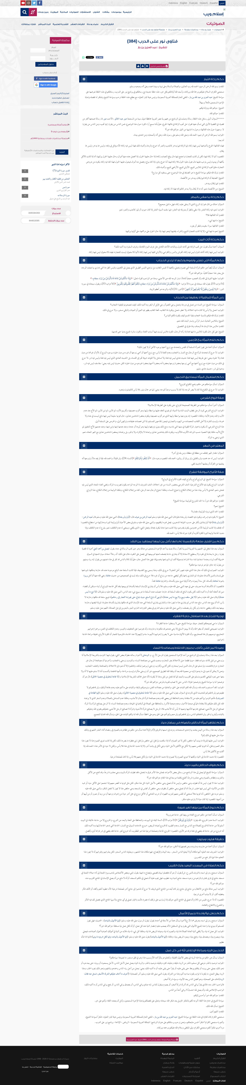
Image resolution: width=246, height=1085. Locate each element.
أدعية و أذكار (194, 1072)
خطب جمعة (219, 1072)
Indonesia (173, 3)
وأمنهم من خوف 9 (59, 131)
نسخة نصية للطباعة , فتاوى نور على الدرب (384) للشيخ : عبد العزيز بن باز (151, 1040)
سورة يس (66, 187)
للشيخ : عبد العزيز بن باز (152, 47)
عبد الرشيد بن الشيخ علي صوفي (60, 199)
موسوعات (116, 12)
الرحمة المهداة (167, 1058)
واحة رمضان (168, 1063)
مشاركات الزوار (90, 1058)
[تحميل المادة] (143, 66)
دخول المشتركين (46, 64)
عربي (222, 3)
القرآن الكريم (107, 24)
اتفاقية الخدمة (36, 1067)
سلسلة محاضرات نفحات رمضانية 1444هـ (49, 138)
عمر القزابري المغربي (63, 190)
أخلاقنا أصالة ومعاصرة (58, 125)
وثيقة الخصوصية (50, 1067)
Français (193, 3)
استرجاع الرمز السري (59, 93)
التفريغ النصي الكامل (158, 66)
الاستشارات (85, 12)
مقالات (105, 12)
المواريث (54, 12)
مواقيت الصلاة (116, 1063)
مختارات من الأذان (192, 1067)
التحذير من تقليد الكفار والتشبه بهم (56, 178)
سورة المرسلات (64, 195)
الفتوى (96, 12)
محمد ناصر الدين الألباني (62, 182)
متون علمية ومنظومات (189, 1063)
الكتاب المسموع (217, 1076)
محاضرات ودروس (217, 1063)
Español (214, 3)
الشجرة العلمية (60, 24)
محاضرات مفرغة (217, 1067)
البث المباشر (44, 24)
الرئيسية (127, 12)
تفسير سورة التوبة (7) (61, 170)
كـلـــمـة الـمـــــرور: (53, 57)
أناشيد (197, 1058)
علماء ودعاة (93, 24)
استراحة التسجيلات (191, 1076)
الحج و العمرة (168, 1067)
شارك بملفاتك (28, 24)
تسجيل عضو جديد (60, 98)
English (183, 3)
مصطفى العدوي (64, 174)
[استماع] (147, 66)
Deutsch (204, 3)
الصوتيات (73, 12)
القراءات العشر (77, 24)
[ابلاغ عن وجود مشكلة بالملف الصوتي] (138, 66)
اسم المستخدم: (53, 49)
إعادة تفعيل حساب (60, 102)
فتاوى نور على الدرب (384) (152, 41)
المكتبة (64, 12)
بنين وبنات (43, 12)
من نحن (45, 1071)
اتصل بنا (25, 1067)
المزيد (62, 152)
